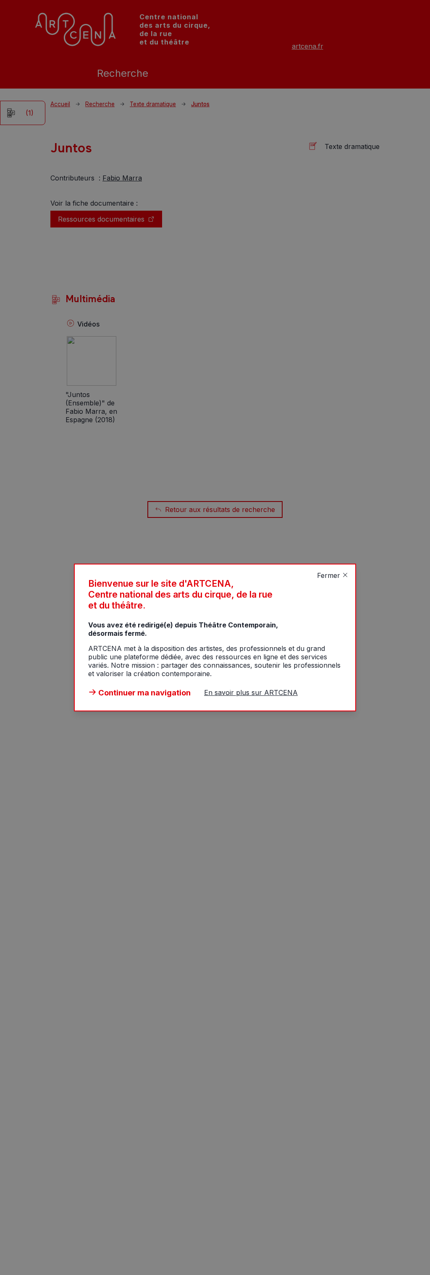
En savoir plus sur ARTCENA (251, 692)
